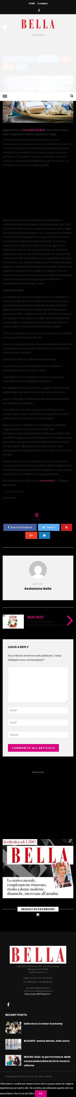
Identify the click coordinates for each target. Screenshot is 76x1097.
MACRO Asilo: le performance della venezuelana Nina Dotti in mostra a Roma (47, 1061)
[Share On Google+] (31, 535)
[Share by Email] (44, 535)
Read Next (35, 617)
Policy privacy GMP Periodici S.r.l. (38, 994)
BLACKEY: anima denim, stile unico (47, 1041)
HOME (32, 3)
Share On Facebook (21, 527)
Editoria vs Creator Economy (43, 1023)
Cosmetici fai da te (34, 130)
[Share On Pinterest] (66, 527)
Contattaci (42, 3)
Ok (41, 1093)
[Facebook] (8, 1004)
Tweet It (50, 527)
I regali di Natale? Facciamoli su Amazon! (45, 623)
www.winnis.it (47, 480)
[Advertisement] (38, 63)
